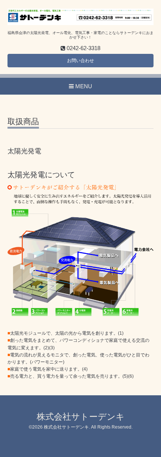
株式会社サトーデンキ (81, 416)
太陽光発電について (41, 175)
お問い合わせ (80, 60)
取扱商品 (23, 121)
